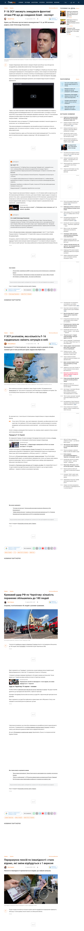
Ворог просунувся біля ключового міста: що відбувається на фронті (70, 108)
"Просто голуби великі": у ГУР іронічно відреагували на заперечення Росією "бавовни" (35, 777)
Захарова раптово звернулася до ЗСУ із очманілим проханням (29, 514)
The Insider (53, 75)
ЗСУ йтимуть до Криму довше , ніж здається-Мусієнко (27, 276)
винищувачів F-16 (13, 390)
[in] (54, 290)
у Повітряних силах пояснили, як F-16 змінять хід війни (29, 465)
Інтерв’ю (42, 2)
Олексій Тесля (11, 18)
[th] (37, 290)
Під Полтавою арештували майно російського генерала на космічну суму (32, 779)
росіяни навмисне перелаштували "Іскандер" (38, 727)
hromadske (22, 646)
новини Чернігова (9, 817)
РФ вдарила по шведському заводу (23, 732)
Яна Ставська (11, 602)
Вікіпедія (13, 172)
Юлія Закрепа (11, 867)
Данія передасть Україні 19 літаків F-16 (32, 449)
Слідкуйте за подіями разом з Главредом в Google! (14, 290)
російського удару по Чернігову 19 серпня (27, 644)
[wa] (34, 290)
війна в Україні (8, 552)
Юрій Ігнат (32, 552)
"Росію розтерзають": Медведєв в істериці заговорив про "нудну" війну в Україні (33, 274)
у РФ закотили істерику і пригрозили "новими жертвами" (27, 232)
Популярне (49, 2)
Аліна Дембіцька (11, 343)
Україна (70, 17)
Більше (77, 8)
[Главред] (11, 3)
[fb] (46, 290)
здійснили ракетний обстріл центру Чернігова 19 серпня (32, 689)
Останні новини (67, 114)
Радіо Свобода (43, 392)
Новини (21, 2)
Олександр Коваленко (14, 294)
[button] (5, 2)
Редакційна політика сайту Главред (27, 286)
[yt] (43, 290)
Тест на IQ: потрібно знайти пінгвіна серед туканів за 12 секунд (71, 84)
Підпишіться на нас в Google (54, 19)
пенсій (38, 909)
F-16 (16, 66)
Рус (66, 2)
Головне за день (67, 8)
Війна (70, 34)
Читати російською (53, 8)
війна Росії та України (26, 294)
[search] (78, 2)
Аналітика (34, 2)
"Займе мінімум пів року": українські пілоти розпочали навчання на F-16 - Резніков (34, 512)
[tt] (48, 290)
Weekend (56, 2)
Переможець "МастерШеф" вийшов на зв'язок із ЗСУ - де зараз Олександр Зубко (71, 96)
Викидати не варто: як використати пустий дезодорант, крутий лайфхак (71, 90)
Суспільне (23, 670)
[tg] (40, 290)
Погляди (27, 2)
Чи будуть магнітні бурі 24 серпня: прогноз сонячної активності (71, 102)
